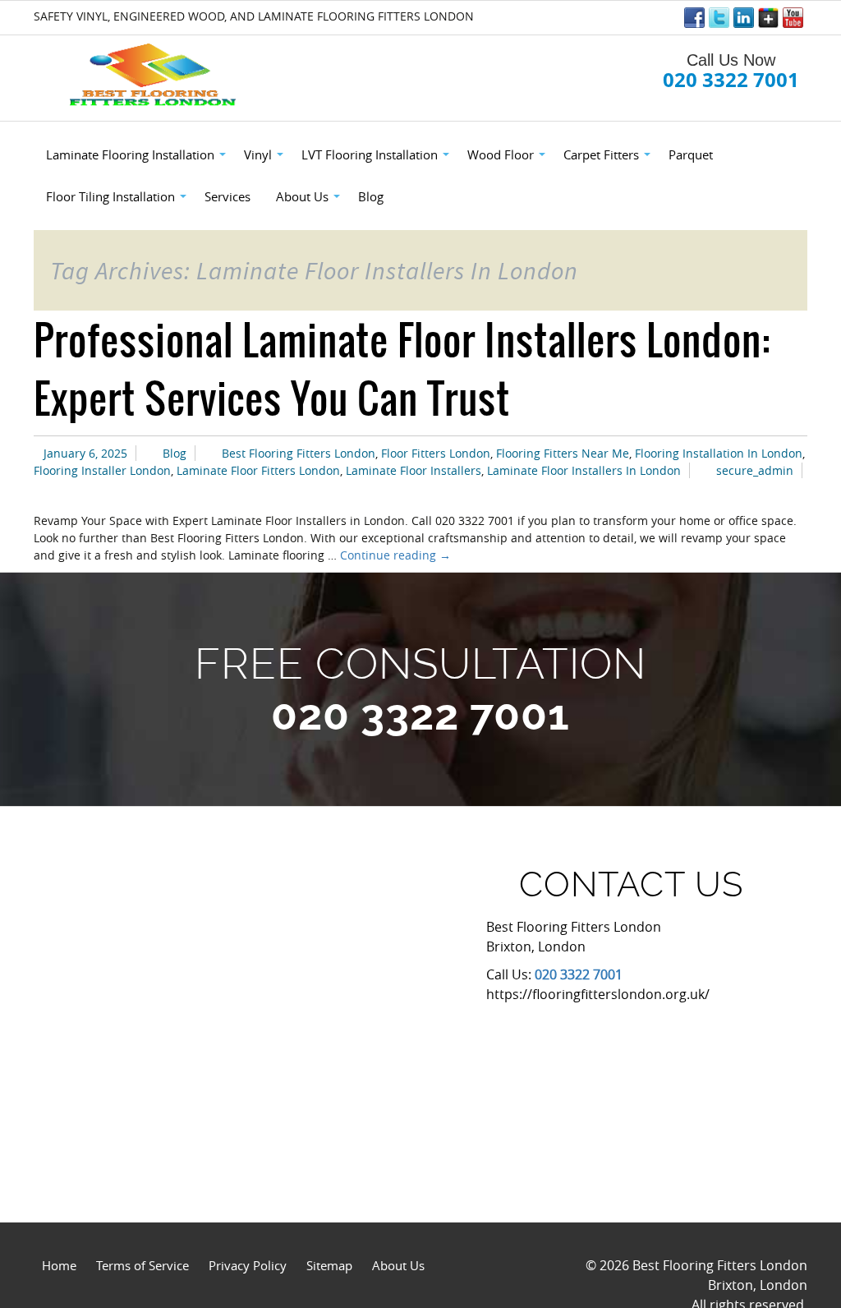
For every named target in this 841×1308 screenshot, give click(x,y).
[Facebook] (694, 17)
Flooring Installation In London (718, 453)
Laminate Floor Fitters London (258, 470)
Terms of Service (142, 1265)
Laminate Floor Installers (413, 470)
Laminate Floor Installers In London (584, 470)
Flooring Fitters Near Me (562, 453)
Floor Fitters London (435, 453)
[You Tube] (793, 17)
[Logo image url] (154, 75)
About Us (398, 1265)
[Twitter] (719, 17)
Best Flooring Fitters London (298, 453)
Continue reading (395, 555)
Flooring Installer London (102, 470)
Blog (174, 453)
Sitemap (329, 1265)
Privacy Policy (248, 1265)
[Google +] (768, 17)
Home (59, 1265)
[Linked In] (743, 17)
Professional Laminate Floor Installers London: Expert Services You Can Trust (402, 369)
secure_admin (754, 470)
